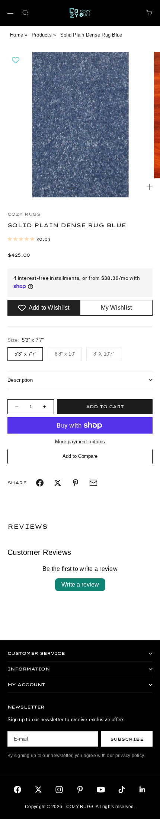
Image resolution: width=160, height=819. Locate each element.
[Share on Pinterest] (75, 482)
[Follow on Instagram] (59, 789)
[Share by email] (93, 482)
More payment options (80, 441)
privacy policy (129, 755)
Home (16, 35)
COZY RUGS (23, 214)
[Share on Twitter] (57, 482)
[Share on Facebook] (39, 482)
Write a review (80, 584)
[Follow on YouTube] (100, 789)
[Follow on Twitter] (38, 789)
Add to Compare (80, 456)
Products (42, 35)
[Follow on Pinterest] (80, 789)
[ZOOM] (149, 186)
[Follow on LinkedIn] (142, 789)
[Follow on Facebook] (17, 789)
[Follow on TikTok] (121, 789)
